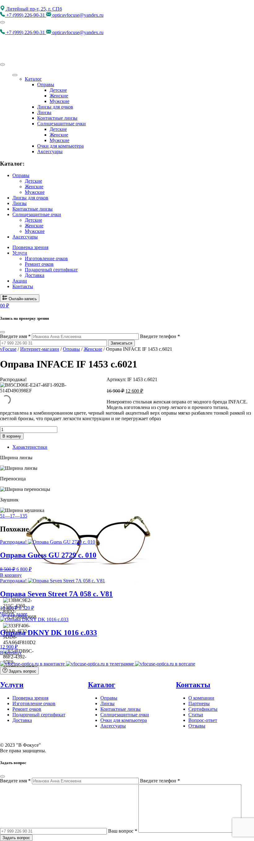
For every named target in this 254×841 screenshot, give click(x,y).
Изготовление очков (46, 258)
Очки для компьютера (60, 146)
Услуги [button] (19, 253)
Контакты (22, 286)
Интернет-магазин (39, 349)
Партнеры (199, 703)
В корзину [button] (11, 575)
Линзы (44, 112)
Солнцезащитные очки (61, 123)
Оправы (45, 84)
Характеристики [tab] (29, 447)
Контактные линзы (57, 118)
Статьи (195, 714)
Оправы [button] (20, 175)
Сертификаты (202, 709)
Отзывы (196, 725)
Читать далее (13, 613)
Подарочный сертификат (51, 269)
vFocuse (8, 349)
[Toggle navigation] (2, 22)
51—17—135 (13, 515)
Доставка (34, 275)
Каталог (33, 79)
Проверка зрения (30, 247)
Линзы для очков (55, 106)
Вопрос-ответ (202, 720)
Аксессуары (50, 151)
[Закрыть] (2, 332)
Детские (58, 90)
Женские (59, 95)
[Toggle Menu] (14, 75)
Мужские (59, 101)
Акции (19, 280)
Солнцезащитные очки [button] (36, 214)
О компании (201, 698)
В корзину (11, 436)
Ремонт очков (39, 264)
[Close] (2, 64)
